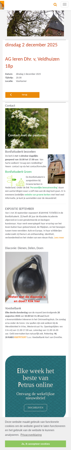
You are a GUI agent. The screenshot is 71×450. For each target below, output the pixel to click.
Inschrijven (35, 407)
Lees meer (59, 237)
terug (24, 94)
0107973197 (20, 337)
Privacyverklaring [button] (31, 434)
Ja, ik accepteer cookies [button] (35, 443)
